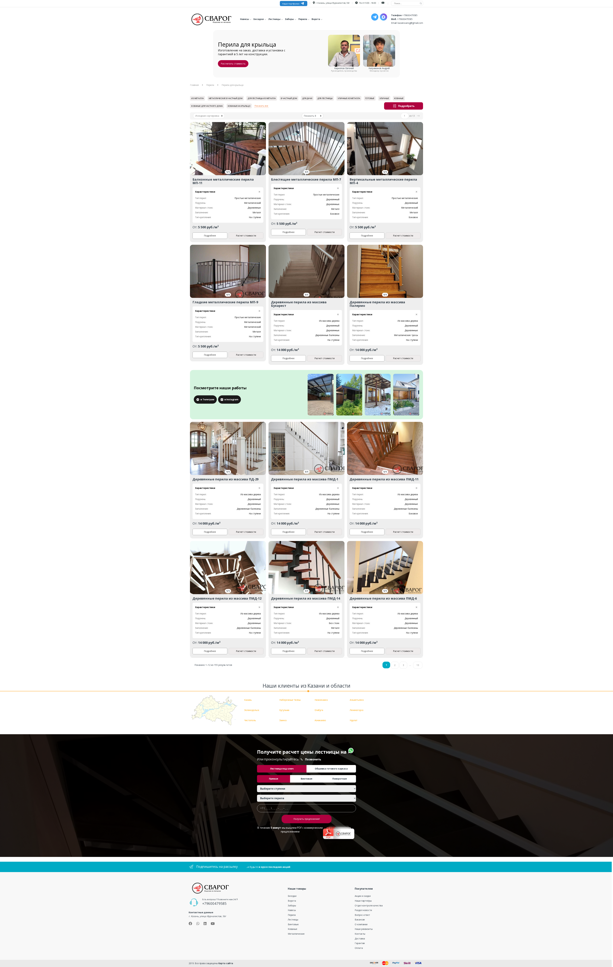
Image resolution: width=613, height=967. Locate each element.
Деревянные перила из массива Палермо (377, 304)
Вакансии (360, 919)
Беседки (292, 895)
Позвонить (313, 759)
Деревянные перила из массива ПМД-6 (383, 598)
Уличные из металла (349, 98)
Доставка (360, 938)
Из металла (197, 98)
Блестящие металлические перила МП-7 (306, 179)
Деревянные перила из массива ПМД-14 (305, 598)
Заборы (292, 905)
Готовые (369, 98)
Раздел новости (363, 910)
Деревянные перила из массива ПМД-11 (384, 479)
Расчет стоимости (246, 235)
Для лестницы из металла (262, 98)
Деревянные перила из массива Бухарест (299, 304)
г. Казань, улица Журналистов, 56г (332, 2)
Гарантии (360, 943)
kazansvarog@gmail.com (410, 22)
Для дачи (307, 98)
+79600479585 (409, 15)
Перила (210, 84)
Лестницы (293, 919)
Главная (194, 84)
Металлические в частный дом (225, 98)
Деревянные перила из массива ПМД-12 (227, 598)
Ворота (292, 900)
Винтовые (293, 924)
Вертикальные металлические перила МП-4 (383, 181)
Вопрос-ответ (362, 914)
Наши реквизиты (363, 928)
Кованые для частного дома (207, 106)
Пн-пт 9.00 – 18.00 (367, 2)
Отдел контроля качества (369, 905)
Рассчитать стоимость (233, 63)
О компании (361, 924)
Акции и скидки (363, 895)
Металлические (296, 933)
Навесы (292, 910)
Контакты (360, 933)
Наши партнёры (363, 900)
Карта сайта (225, 963)
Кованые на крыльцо (239, 106)
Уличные (384, 98)
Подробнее (210, 235)
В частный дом (289, 98)
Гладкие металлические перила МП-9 (225, 302)
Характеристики (205, 191)
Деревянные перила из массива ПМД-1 (304, 479)
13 (417, 665)
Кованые (399, 98)
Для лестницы (325, 98)
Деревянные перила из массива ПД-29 (225, 479)
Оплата (359, 947)
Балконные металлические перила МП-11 (223, 181)
